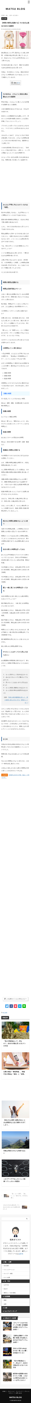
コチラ (21, 1254)
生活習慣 (7, 1296)
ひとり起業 (7, 1277)
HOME (4, 1391)
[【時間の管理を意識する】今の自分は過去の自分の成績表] (20, 1006)
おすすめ (6, 1285)
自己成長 (5, 1012)
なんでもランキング (10, 1311)
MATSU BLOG (15, 1397)
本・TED (7, 1281)
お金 (5, 1307)
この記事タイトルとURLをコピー (16, 999)
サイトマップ (19, 1391)
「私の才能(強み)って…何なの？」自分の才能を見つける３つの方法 (14, 1043)
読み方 (6, 1289)
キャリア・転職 (8, 1273)
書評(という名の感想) (10, 1292)
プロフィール (11, 1391)
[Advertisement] (15, 179)
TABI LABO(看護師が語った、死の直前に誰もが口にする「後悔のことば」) (16, 700)
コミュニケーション (9, 1269)
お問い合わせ (19, 1393)
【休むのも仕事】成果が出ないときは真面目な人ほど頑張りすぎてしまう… (14, 1122)
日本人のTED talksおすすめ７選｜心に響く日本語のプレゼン (20, 1351)
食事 (5, 1304)
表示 (18, 83)
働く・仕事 (7, 1262)
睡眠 (5, 1300)
